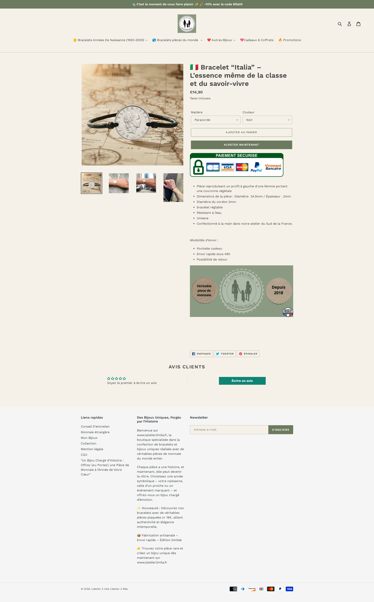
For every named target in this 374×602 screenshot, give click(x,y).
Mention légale (92, 449)
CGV (84, 455)
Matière (196, 112)
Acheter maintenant (241, 144)
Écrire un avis (242, 381)
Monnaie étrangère (95, 432)
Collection (88, 443)
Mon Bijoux (89, 438)
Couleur (249, 112)
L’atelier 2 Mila (119, 588)
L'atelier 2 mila (100, 588)
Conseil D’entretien (95, 426)
